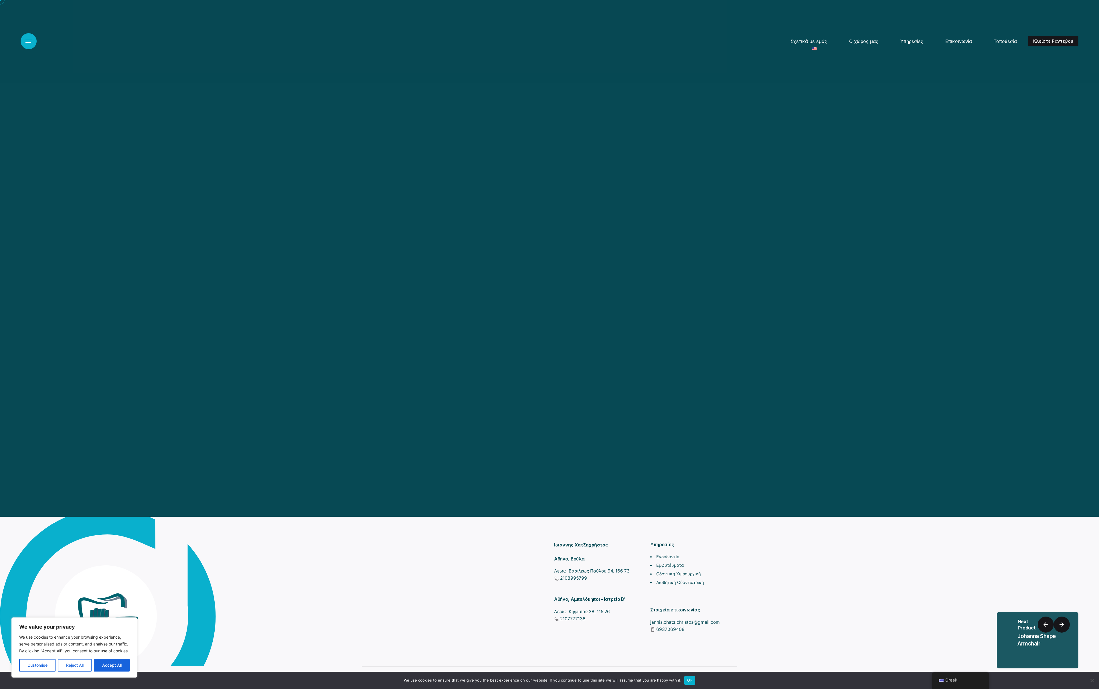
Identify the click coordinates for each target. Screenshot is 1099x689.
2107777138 (572, 618)
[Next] (1062, 625)
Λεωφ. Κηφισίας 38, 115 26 (582, 611)
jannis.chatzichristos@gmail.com (685, 622)
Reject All (75, 665)
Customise (37, 665)
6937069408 (670, 629)
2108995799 (573, 578)
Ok (689, 680)
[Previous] (1046, 625)
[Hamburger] (29, 41)
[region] (74, 647)
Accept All (112, 665)
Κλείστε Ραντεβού (1053, 41)
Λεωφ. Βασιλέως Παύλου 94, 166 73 (592, 571)
